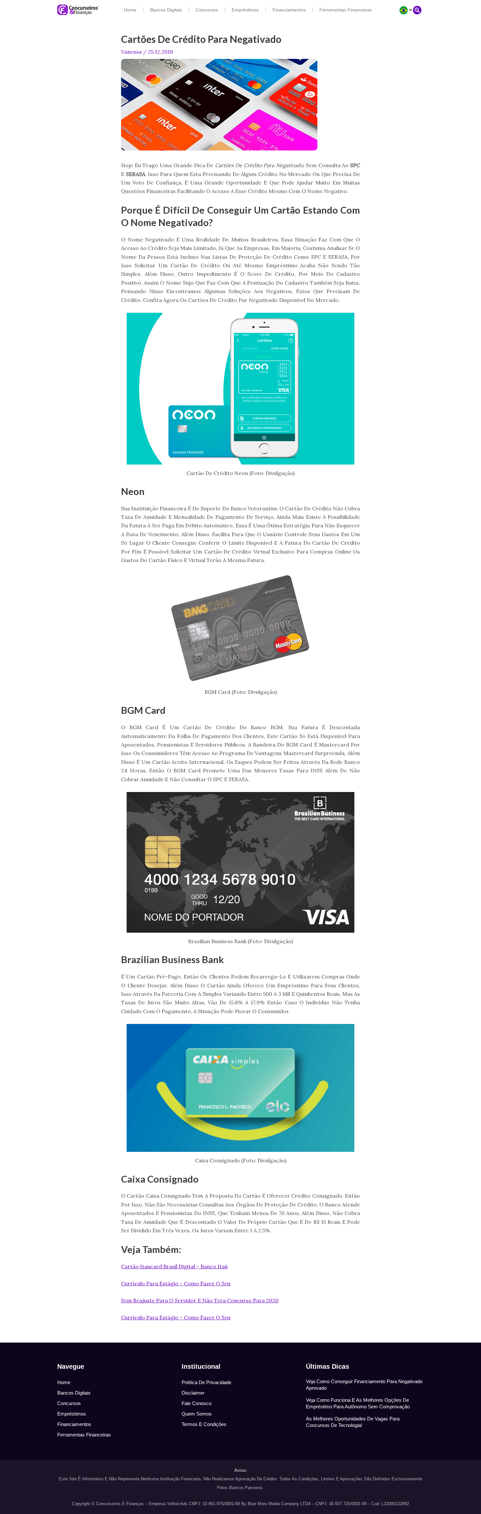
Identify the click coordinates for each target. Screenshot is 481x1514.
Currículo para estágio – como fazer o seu (175, 1283)
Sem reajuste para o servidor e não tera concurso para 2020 (199, 1300)
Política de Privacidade (206, 1382)
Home (130, 9)
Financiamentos (289, 9)
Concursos (207, 9)
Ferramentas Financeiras (345, 9)
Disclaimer (193, 1393)
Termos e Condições (204, 1424)
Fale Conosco (196, 1403)
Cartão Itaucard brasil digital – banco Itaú (174, 1266)
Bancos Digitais (166, 9)
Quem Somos (197, 1414)
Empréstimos (245, 9)
